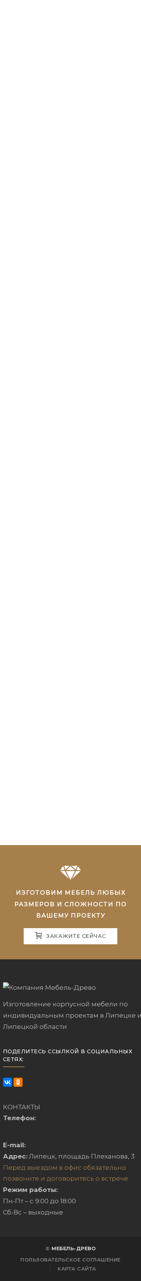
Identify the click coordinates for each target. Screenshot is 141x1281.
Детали (70, 264)
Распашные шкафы (46, 64)
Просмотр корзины (57, 118)
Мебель (15, 55)
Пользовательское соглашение (70, 1260)
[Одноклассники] (18, 1082)
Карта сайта (77, 1269)
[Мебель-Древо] (40, 11)
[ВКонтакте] (7, 1082)
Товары (50, 55)
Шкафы (85, 55)
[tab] (70, 263)
